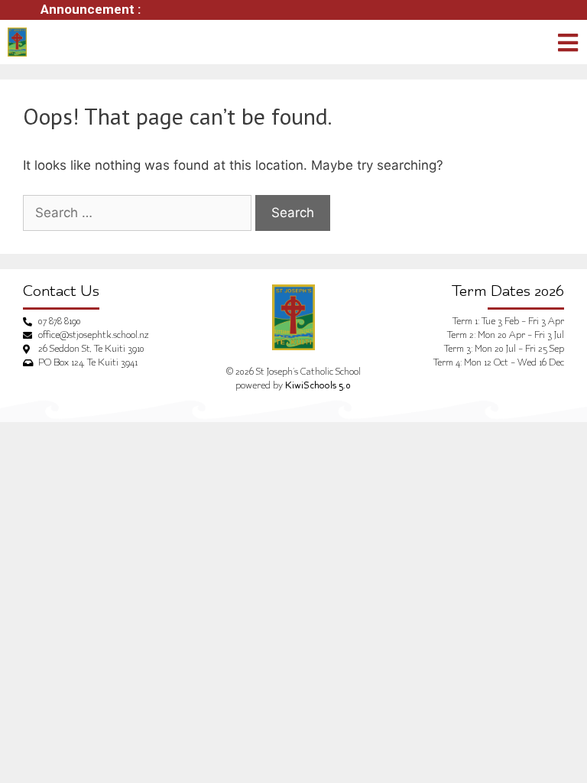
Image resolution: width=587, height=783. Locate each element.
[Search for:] (137, 213)
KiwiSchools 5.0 (318, 386)
